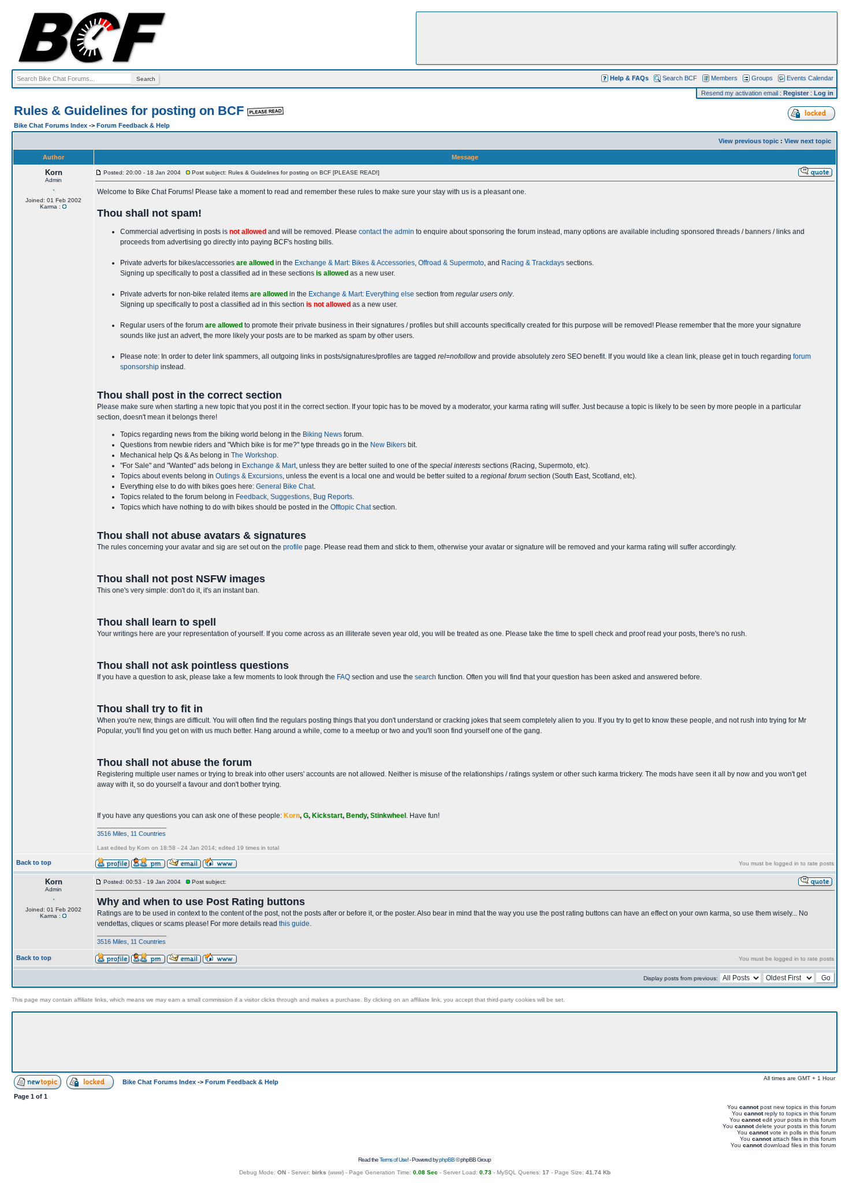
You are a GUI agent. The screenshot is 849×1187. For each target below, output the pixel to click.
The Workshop (254, 455)
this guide (294, 924)
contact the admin (386, 232)
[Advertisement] (626, 38)
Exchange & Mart (269, 466)
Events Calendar (810, 78)
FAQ (343, 677)
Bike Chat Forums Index (50, 125)
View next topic (807, 140)
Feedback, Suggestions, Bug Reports (294, 497)
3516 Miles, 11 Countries (131, 833)
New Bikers (388, 445)
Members (724, 78)
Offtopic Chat (350, 507)
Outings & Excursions (248, 476)
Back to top (33, 862)
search (425, 677)
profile (293, 547)
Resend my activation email (739, 93)
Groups (762, 78)
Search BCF (679, 78)
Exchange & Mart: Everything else (361, 294)
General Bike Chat (285, 486)
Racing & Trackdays (532, 263)
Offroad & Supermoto (451, 263)
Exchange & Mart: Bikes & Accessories (355, 263)
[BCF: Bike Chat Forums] (92, 61)
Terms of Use (393, 1159)
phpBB (447, 1159)
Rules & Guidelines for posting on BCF (130, 110)
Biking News (322, 434)
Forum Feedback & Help (133, 125)
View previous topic (748, 140)
